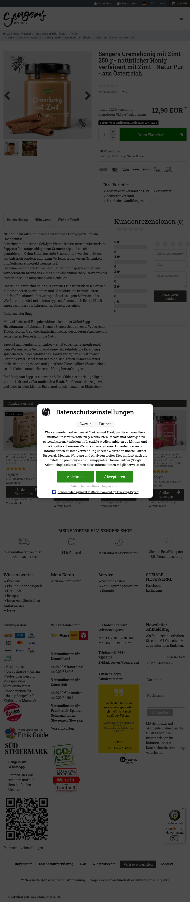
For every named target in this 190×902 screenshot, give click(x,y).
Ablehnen (75, 476)
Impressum (109, 486)
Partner (105, 424)
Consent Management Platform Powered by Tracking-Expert (98, 492)
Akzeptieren (114, 476)
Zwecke (85, 424)
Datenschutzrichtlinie (85, 486)
